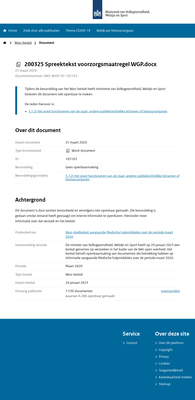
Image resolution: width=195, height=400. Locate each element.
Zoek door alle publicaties (41, 31)
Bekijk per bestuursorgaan (115, 31)
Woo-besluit (23, 43)
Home (12, 31)
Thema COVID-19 (78, 31)
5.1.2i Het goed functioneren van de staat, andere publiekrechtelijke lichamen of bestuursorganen (98, 111)
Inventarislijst (170, 291)
